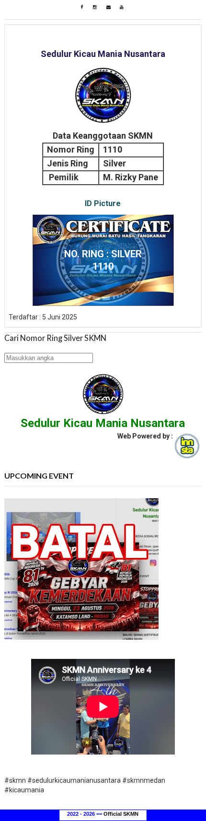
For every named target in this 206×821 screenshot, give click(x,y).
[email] (108, 7)
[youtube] (121, 7)
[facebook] (81, 7)
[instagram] (95, 7)
